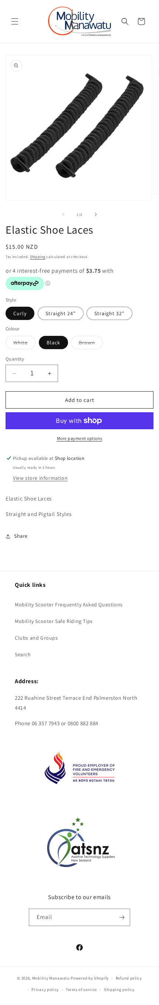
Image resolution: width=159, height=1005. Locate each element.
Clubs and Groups (36, 637)
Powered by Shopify (90, 978)
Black (53, 342)
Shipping (37, 256)
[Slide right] (96, 214)
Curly (20, 313)
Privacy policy (45, 989)
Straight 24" (60, 313)
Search (23, 654)
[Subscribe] (122, 917)
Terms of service (81, 989)
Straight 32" (109, 313)
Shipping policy (119, 989)
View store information (40, 478)
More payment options (79, 438)
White (24, 344)
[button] (15, 21)
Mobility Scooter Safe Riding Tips (54, 621)
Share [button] (21, 536)
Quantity (15, 359)
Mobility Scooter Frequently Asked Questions (69, 604)
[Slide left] (63, 214)
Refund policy (129, 978)
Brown (91, 344)
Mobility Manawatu (51, 978)
